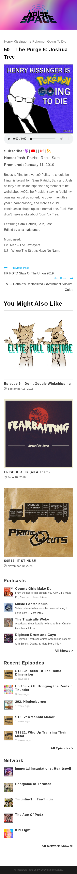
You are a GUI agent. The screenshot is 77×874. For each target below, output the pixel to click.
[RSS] (49, 151)
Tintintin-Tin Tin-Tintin (34, 799)
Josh (21, 158)
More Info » (40, 597)
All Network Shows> (57, 846)
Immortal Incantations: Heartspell (43, 768)
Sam (56, 158)
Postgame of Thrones (33, 784)
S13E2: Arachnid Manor (35, 717)
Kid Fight (23, 830)
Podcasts (15, 580)
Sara (41, 224)
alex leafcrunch (28, 229)
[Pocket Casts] (42, 151)
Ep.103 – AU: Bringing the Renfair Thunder (43, 688)
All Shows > (64, 650)
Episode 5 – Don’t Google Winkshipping (37, 383)
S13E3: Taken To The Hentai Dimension (38, 672)
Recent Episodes (24, 662)
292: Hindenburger (31, 701)
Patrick (33, 158)
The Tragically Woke (32, 619)
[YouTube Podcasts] (33, 151)
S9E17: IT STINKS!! (20, 560)
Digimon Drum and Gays (35, 634)
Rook (45, 158)
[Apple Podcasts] (26, 151)
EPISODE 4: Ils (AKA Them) (27, 472)
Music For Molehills (31, 604)
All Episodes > (62, 748)
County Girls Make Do (33, 588)
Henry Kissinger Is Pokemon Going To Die (35, 41)
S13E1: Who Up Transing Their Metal (41, 734)
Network (13, 760)
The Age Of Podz (29, 814)
